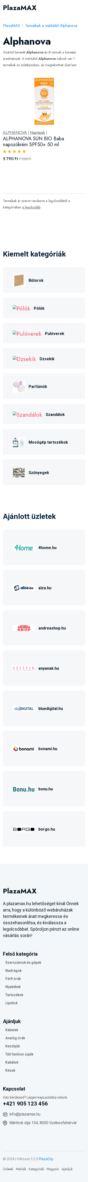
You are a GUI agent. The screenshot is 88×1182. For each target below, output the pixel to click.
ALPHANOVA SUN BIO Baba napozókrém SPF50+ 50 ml (33, 141)
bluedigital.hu (50, 708)
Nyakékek (13, 987)
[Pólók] (21, 308)
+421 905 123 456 (25, 1104)
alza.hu (44, 588)
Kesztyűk (12, 1046)
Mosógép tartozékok (48, 442)
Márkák (21, 1169)
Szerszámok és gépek (23, 962)
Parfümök (38, 386)
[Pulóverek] (27, 333)
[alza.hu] (24, 587)
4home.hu (47, 547)
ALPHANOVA (15, 133)
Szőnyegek (39, 472)
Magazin (53, 1169)
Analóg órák (15, 1038)
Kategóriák (36, 1169)
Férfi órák (13, 979)
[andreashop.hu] (24, 627)
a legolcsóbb (31, 207)
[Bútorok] (19, 279)
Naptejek (37, 133)
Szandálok (55, 414)
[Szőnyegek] (19, 472)
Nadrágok (13, 971)
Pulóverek (54, 333)
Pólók (39, 308)
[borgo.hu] (24, 828)
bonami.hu (47, 748)
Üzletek (8, 1169)
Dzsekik (47, 359)
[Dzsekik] (24, 358)
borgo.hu (46, 829)
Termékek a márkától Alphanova (51, 25)
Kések (10, 1070)
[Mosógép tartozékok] (19, 441)
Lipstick (11, 1003)
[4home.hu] (24, 547)
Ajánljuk (67, 1169)
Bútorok (36, 280)
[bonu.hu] (24, 788)
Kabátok (11, 1062)
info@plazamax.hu (24, 1114)
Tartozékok (14, 995)
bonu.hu (45, 789)
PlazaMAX (11, 25)
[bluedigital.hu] (24, 708)
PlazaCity (46, 1159)
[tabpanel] (44, 124)
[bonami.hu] (24, 748)
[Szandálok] (27, 414)
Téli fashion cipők (19, 1054)
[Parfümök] (19, 386)
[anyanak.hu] (24, 667)
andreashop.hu (52, 628)
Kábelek (11, 1030)
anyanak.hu (48, 668)
